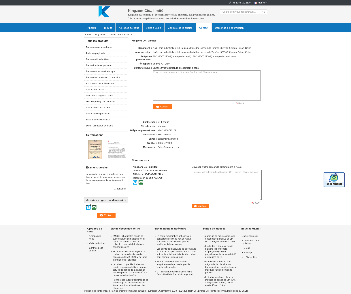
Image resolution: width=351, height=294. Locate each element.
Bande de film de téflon (97, 59)
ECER (245, 291)
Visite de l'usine (97, 243)
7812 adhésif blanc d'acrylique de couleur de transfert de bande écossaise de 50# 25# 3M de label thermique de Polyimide (130, 255)
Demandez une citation (251, 242)
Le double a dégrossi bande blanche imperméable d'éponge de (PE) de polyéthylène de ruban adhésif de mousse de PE (220, 251)
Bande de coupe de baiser (99, 47)
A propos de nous (129, 27)
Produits (107, 27)
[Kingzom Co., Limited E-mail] (140, 182)
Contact (203, 27)
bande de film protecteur (98, 113)
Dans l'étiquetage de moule (99, 125)
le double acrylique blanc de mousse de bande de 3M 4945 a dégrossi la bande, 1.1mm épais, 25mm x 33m (220, 281)
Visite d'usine (153, 27)
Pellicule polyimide (95, 53)
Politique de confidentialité (97, 291)
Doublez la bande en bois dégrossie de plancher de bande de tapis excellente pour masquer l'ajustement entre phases (220, 267)
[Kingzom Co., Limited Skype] (135, 182)
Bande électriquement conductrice (103, 77)
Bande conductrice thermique (100, 71)
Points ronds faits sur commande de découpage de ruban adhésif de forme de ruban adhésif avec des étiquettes (130, 284)
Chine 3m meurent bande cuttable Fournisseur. (135, 291)
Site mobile (251, 257)
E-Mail (247, 248)
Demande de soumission (229, 27)
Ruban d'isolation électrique (100, 83)
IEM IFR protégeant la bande (100, 101)
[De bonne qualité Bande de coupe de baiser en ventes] (95, 149)
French (261, 2)
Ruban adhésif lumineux (98, 119)
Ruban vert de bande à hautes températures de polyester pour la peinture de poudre (173, 264)
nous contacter (251, 236)
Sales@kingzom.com (168, 147)
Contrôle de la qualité (180, 27)
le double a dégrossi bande (99, 95)
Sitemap (248, 252)
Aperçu (92, 27)
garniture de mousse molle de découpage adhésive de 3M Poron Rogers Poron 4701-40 (220, 239)
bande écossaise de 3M (98, 107)
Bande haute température (99, 65)
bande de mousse (95, 89)
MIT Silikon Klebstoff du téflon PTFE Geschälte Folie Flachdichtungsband (175, 273)
